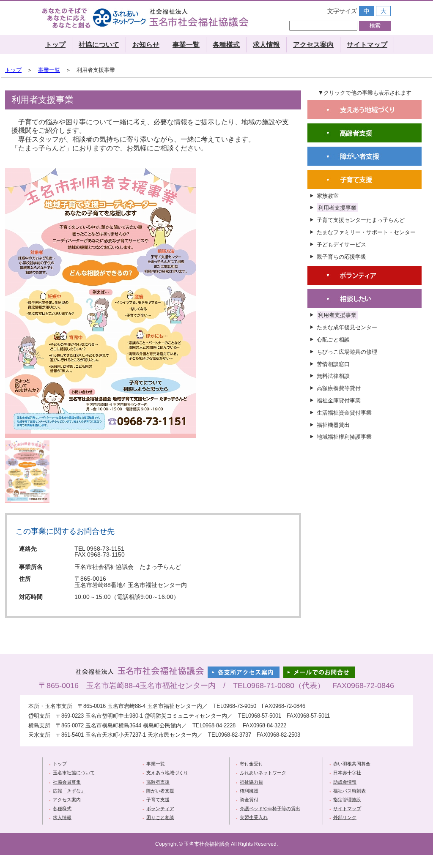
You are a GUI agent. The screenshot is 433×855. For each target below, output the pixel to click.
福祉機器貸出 (333, 425)
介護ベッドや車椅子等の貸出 (270, 808)
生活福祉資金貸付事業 (344, 413)
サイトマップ (367, 44)
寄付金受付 (251, 763)
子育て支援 (158, 799)
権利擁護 (249, 790)
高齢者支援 (158, 781)
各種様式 (226, 44)
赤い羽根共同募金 (351, 763)
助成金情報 (344, 781)
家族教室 (328, 196)
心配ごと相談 (333, 339)
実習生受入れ (254, 817)
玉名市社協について (74, 772)
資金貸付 (249, 799)
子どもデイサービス (341, 244)
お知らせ (145, 44)
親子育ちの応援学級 (341, 257)
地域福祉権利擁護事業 (344, 437)
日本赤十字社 (347, 772)
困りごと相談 (160, 817)
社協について (99, 44)
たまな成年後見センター (347, 327)
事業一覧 (186, 44)
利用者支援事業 (337, 208)
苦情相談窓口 (333, 364)
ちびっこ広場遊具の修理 (347, 352)
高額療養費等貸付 (339, 388)
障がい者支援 (160, 790)
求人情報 (266, 44)
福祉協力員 (251, 781)
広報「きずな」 (69, 790)
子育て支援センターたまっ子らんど (361, 220)
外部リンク (344, 817)
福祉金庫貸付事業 (339, 400)
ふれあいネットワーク (263, 772)
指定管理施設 (347, 799)
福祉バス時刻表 (349, 790)
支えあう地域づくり (167, 772)
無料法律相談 (333, 376)
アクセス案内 (313, 44)
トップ (55, 44)
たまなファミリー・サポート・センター (366, 232)
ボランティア (160, 808)
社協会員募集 (67, 781)
